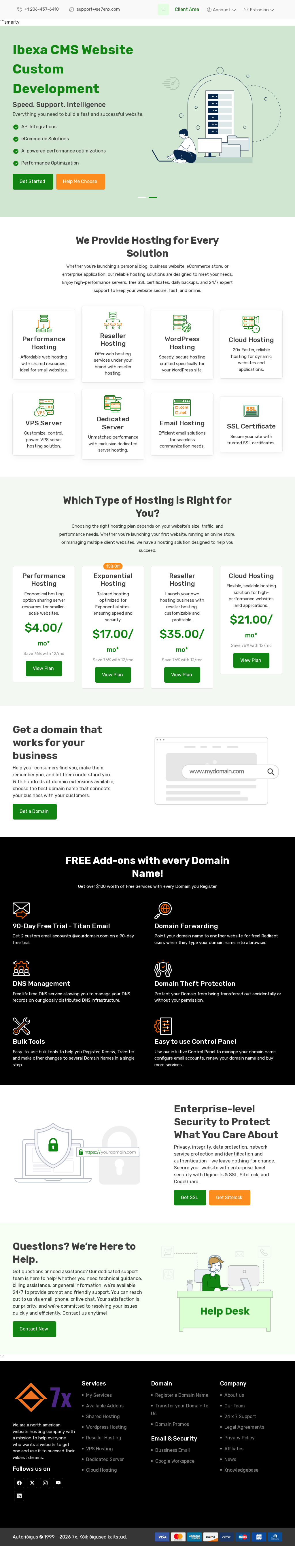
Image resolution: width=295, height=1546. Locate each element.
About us (234, 1395)
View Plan (44, 668)
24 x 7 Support (240, 1416)
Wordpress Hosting (106, 1427)
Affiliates (233, 1448)
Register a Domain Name (181, 1395)
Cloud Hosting (101, 1470)
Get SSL (190, 1197)
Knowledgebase (241, 1470)
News (230, 1459)
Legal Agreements (244, 1427)
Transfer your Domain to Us (179, 1409)
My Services (99, 1395)
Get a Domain (35, 811)
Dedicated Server (105, 1459)
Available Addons (105, 1406)
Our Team (234, 1406)
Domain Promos (172, 1424)
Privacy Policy (239, 1438)
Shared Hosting (103, 1416)
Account (221, 9)
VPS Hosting (99, 1448)
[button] (142, 197)
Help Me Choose (80, 181)
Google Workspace (174, 1461)
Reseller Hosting (103, 1438)
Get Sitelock (229, 1197)
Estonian (259, 9)
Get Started (33, 181)
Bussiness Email (172, 1450)
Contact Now (34, 1329)
